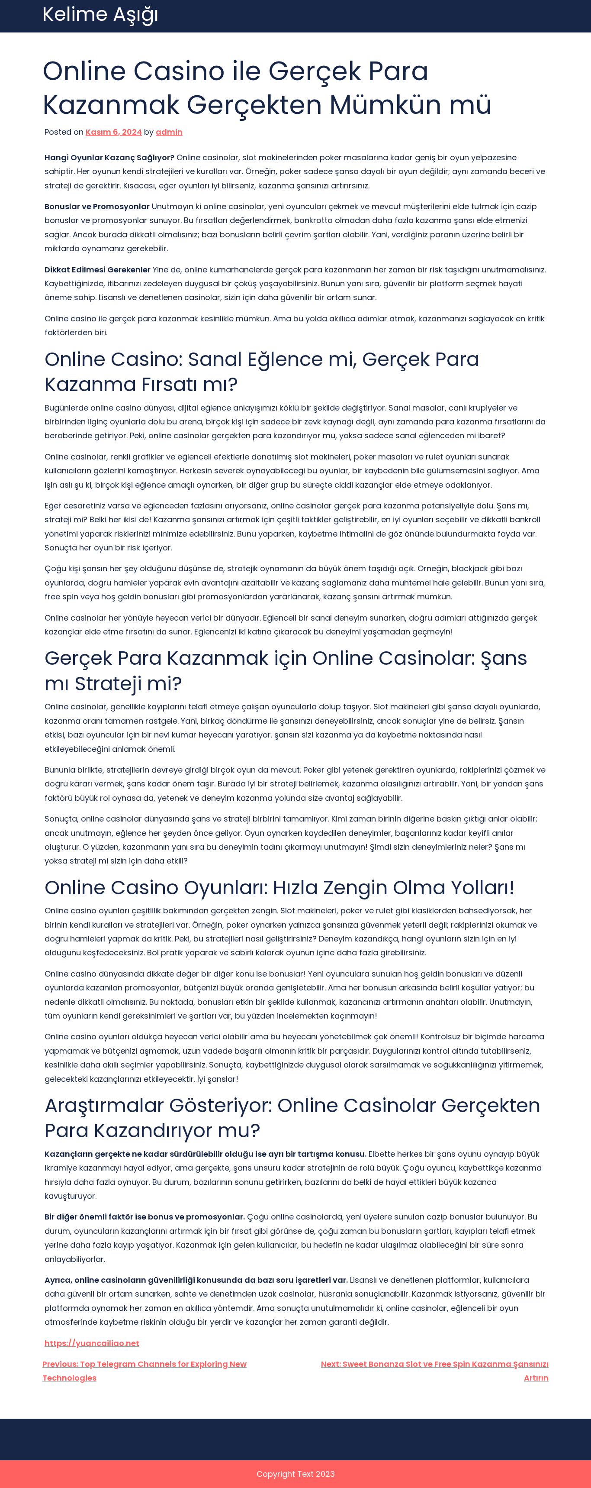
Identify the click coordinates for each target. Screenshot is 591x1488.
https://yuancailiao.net (92, 1343)
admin (169, 131)
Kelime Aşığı (100, 14)
